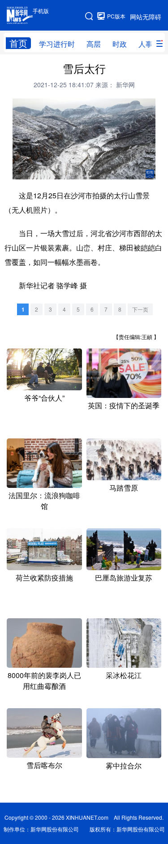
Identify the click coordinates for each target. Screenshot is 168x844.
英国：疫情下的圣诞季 (123, 405)
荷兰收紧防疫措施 (44, 577)
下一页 (140, 309)
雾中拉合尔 (124, 765)
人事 (145, 44)
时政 (119, 44)
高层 (93, 44)
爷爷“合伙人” (44, 398)
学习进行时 (57, 44)
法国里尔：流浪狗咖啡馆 (44, 500)
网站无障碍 (145, 16)
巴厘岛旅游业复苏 (123, 577)
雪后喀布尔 (44, 765)
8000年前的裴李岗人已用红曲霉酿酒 (44, 680)
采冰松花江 (124, 675)
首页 (18, 43)
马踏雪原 (123, 487)
